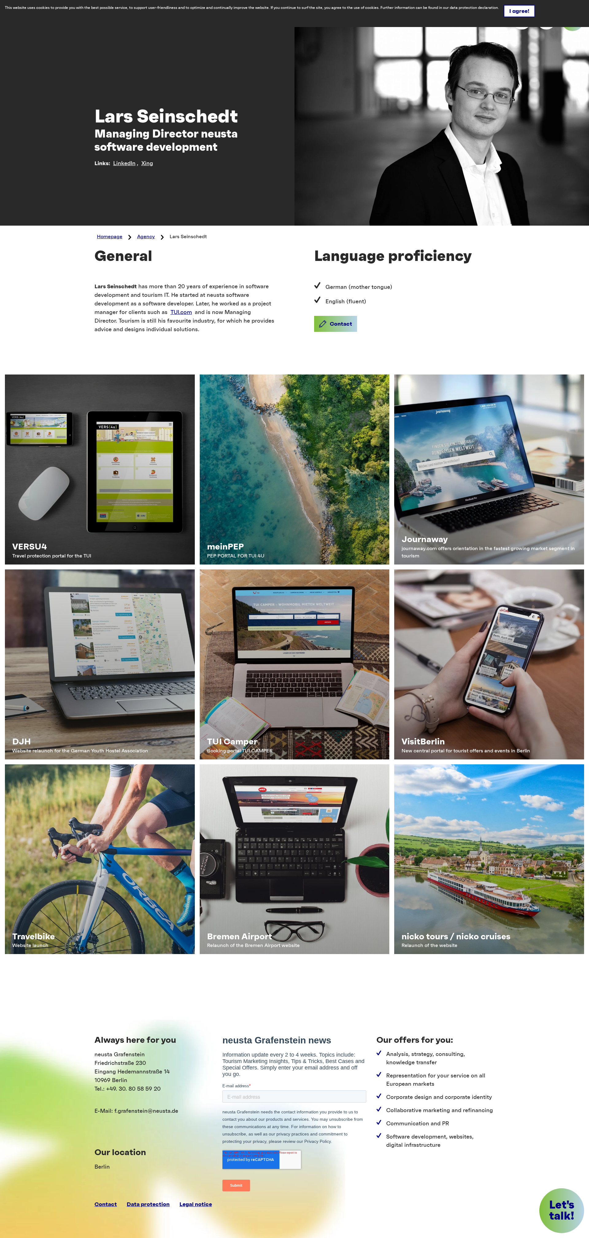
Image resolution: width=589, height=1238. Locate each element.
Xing (147, 163)
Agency (146, 236)
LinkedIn (124, 163)
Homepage (109, 236)
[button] (335, 324)
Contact (105, 1204)
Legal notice (195, 1204)
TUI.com (181, 312)
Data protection (148, 1204)
